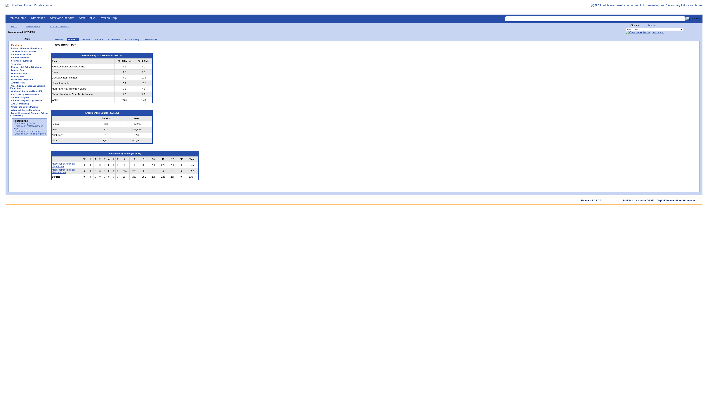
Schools (652, 25)
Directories (38, 18)
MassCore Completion (22, 79)
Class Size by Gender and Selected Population (27, 87)
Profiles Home (17, 18)
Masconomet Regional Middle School (63, 171)
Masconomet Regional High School (63, 165)
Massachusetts (33, 26)
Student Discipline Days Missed (26, 101)
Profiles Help (108, 18)
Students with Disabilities (23, 51)
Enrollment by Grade (25, 123)
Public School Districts (60, 26)
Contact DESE (645, 200)
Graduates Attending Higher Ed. (26, 91)
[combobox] (595, 18)
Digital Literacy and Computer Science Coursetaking (29, 114)
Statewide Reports (62, 18)
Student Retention (20, 58)
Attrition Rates (18, 83)
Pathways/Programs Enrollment (26, 48)
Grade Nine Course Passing (24, 107)
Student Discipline (20, 97)
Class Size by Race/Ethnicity (25, 94)
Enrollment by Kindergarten (28, 131)
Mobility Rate (17, 76)
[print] (178, 46)
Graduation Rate (19, 73)
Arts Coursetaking (20, 104)
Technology (17, 64)
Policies (628, 200)
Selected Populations (21, 61)
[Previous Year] (22, 39)
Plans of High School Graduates (26, 67)
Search (14, 26)
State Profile (87, 18)
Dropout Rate (17, 70)
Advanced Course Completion (26, 110)
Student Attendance (21, 54)
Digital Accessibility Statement (676, 200)
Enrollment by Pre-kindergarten (30, 133)
